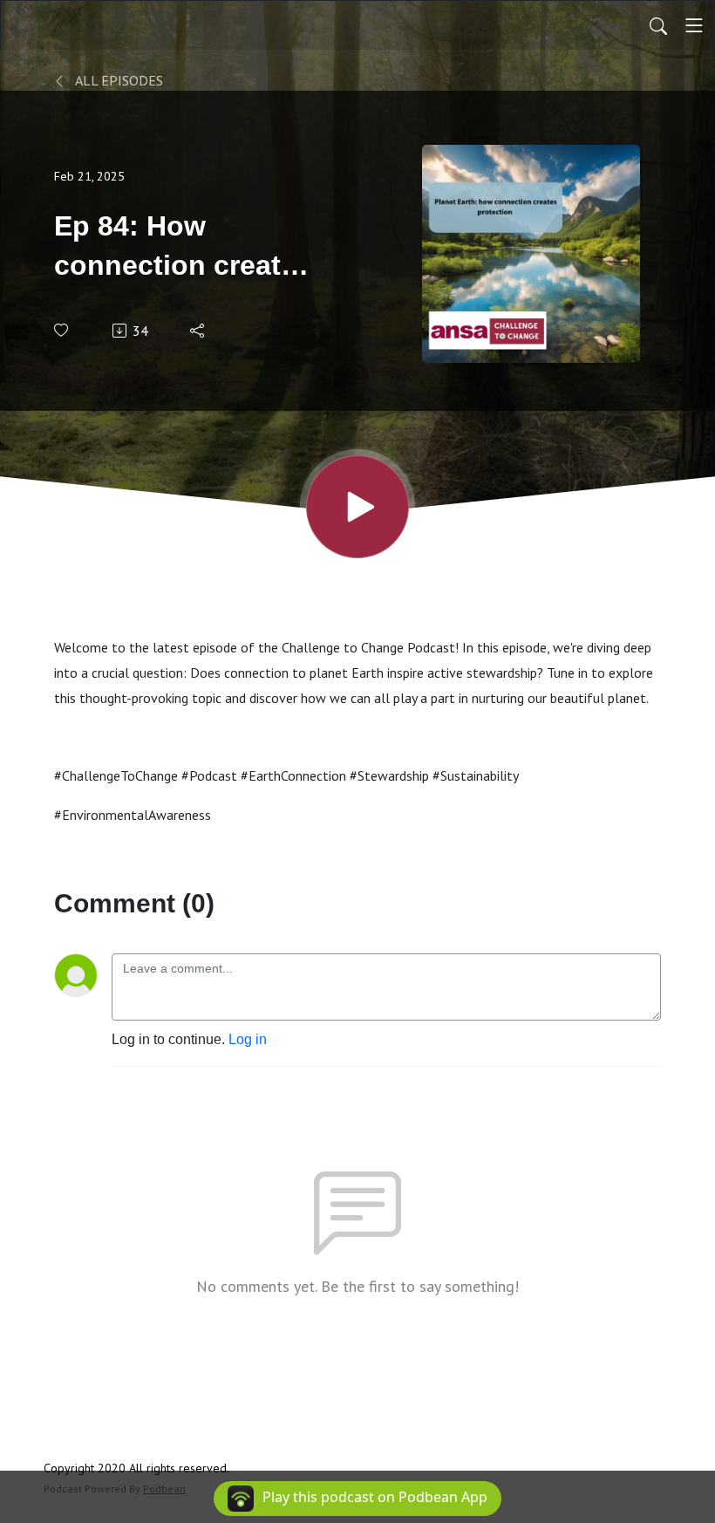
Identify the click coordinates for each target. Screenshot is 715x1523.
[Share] (198, 330)
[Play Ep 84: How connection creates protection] (357, 506)
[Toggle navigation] (694, 25)
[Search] (658, 25)
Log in (247, 1039)
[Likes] (62, 330)
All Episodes (117, 80)
